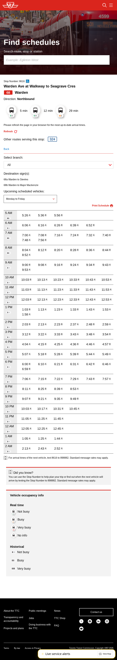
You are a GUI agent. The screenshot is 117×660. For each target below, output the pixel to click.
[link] (81, 621)
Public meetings (37, 611)
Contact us (96, 612)
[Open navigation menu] (111, 5)
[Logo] (10, 5)
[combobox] (57, 60)
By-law (17, 648)
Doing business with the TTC (40, 626)
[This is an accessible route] (27, 81)
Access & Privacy (33, 648)
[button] (105, 654)
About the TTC (12, 611)
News (57, 611)
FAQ (56, 625)
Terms (6, 648)
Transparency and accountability (13, 619)
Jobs (31, 618)
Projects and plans (14, 628)
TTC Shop (59, 618)
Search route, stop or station (23, 51)
